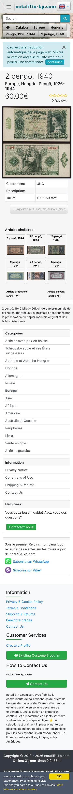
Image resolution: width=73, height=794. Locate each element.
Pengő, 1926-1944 (20, 34)
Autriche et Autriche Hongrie (27, 361)
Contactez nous (21, 527)
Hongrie (57, 27)
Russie (10, 383)
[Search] (65, 18)
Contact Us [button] (38, 684)
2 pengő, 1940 (52, 34)
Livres (9, 436)
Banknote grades (19, 620)
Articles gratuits (17, 451)
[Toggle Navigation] (9, 7)
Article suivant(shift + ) (56, 293)
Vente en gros (16, 443)
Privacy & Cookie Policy (24, 602)
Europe (39, 27)
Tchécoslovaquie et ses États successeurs (27, 350)
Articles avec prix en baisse (26, 341)
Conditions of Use (19, 477)
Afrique (10, 406)
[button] (63, 6)
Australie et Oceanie (20, 421)
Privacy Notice (16, 470)
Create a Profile (18, 645)
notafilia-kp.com (36, 6)
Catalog (22, 27)
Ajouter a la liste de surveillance (41, 209)
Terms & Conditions (21, 608)
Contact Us (14, 492)
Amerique (12, 413)
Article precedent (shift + (16, 293)
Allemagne (13, 376)
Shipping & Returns (19, 485)
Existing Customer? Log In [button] (38, 655)
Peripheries (13, 428)
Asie (8, 398)
